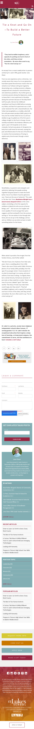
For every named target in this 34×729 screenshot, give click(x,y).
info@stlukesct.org (22, 709)
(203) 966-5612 (11, 709)
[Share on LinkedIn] (14, 348)
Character (7, 568)
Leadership (7, 564)
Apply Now (17, 650)
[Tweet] (9, 348)
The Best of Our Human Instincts (13, 535)
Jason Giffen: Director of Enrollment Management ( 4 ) (14, 507)
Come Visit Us (17, 643)
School (6, 579)
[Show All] (8, 517)
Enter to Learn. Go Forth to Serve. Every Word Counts (15, 530)
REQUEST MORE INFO (17, 636)
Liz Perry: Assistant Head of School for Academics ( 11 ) (15, 495)
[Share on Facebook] (4, 348)
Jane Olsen (15, 42)
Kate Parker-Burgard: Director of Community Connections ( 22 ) (17, 489)
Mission (6, 571)
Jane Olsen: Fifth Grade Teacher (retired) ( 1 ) (17, 511)
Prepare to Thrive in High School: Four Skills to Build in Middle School (16, 551)
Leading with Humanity (10, 547)
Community (8, 575)
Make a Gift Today (17, 658)
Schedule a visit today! (13, 340)
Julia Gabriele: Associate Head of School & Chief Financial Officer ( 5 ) (16, 501)
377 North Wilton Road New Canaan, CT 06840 (17, 707)
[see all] (7, 584)
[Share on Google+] (18, 348)
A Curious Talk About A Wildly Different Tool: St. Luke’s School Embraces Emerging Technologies (16, 540)
